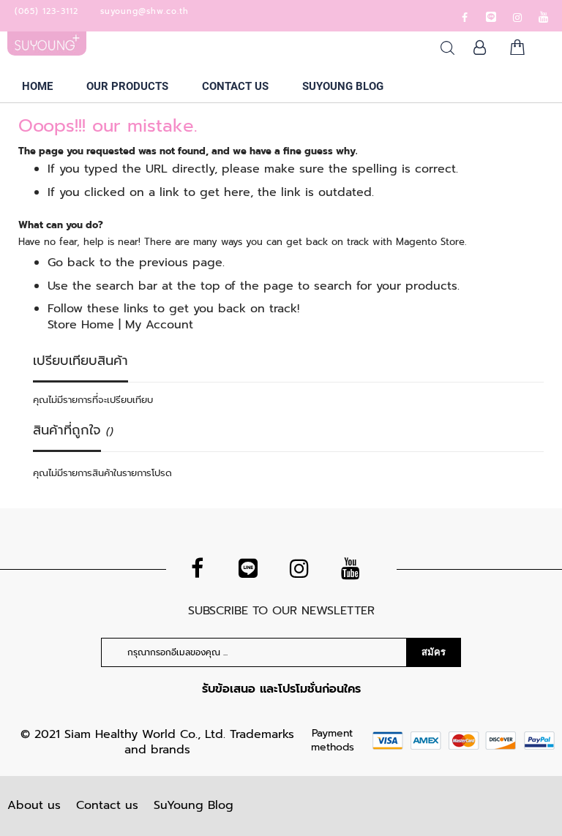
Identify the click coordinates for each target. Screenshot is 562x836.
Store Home (81, 325)
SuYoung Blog (193, 805)
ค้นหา (447, 48)
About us (34, 805)
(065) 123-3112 (46, 11)
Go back (71, 262)
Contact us (107, 805)
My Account (159, 325)
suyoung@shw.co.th (144, 11)
